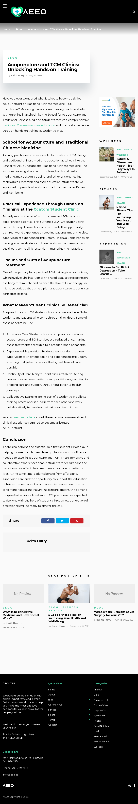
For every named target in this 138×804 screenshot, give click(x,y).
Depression (123, 258)
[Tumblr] (134, 786)
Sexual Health (101, 741)
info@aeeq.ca (10, 774)
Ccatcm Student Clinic (56, 209)
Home (51, 689)
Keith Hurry (18, 75)
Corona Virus (55, 704)
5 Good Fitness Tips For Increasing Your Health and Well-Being (124, 217)
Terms (51, 719)
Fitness (128, 197)
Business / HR (101, 700)
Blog (13, 57)
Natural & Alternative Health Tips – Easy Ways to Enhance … (125, 165)
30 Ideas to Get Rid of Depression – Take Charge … (114, 271)
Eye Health (100, 715)
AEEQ (8, 785)
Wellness (122, 155)
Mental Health (101, 736)
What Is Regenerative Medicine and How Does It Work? (21, 615)
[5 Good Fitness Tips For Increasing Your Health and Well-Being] (69, 593)
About (51, 694)
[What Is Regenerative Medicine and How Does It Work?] (23, 593)
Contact (52, 724)
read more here (24, 417)
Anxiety (98, 689)
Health (128, 149)
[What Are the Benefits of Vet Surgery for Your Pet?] (114, 593)
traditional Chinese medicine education (29, 125)
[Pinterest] (129, 786)
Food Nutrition (102, 726)
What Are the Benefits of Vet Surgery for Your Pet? (114, 613)
